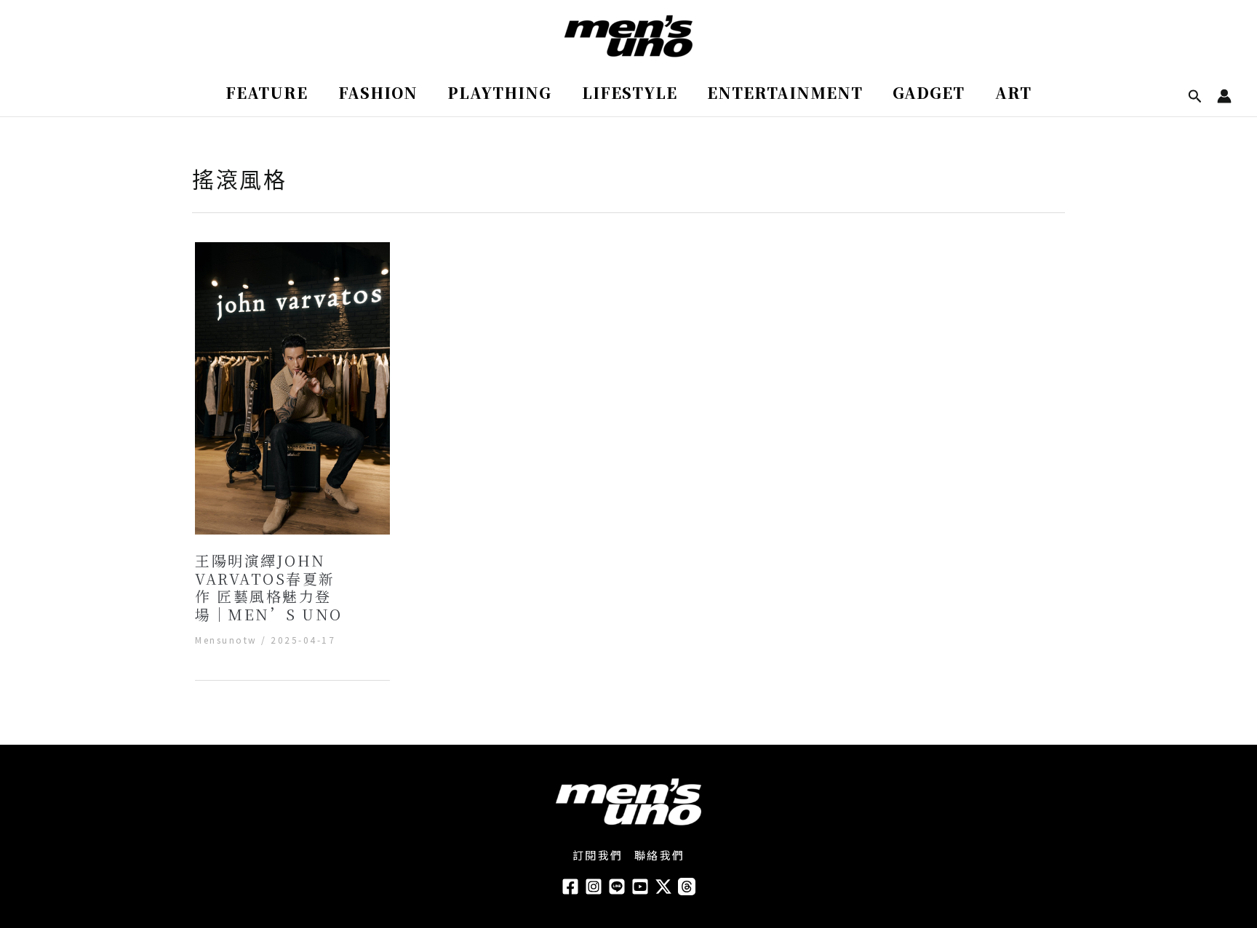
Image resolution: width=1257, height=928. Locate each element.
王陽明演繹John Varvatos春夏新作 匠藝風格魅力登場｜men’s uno (269, 587)
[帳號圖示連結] (1224, 96)
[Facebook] (570, 886)
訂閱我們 (597, 855)
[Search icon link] (1195, 97)
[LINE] (617, 886)
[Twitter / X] (663, 886)
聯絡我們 (659, 855)
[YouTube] (640, 886)
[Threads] (686, 886)
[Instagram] (593, 886)
